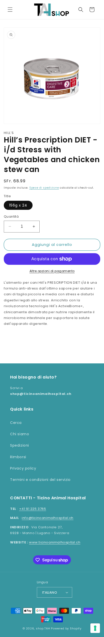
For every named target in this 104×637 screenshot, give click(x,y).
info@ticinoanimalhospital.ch (47, 517)
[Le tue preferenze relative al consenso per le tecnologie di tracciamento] (95, 628)
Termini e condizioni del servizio (40, 479)
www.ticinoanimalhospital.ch (54, 542)
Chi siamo (19, 434)
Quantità (11, 216)
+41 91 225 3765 (32, 508)
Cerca (16, 422)
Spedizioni (19, 445)
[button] (10, 9)
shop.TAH (43, 628)
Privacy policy (23, 468)
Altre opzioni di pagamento (52, 271)
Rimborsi (18, 456)
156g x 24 (18, 205)
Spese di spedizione (44, 188)
